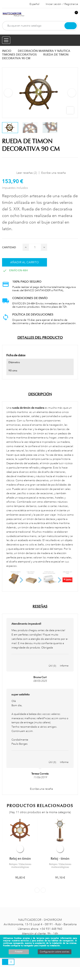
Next (72, 93)
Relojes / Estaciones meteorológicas (20, 865)
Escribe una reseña (53, 173)
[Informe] (64, 661)
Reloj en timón (20, 859)
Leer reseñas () (26, 173)
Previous (8, 93)
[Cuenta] (67, 14)
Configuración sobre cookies (54, 951)
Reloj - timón (60, 859)
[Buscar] (70, 25)
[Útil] (52, 661)
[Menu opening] (6, 40)
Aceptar (19, 951)
